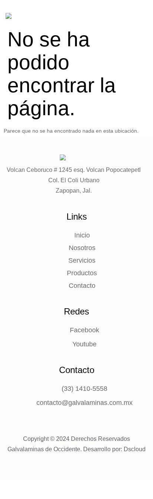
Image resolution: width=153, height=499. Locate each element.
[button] (141, 27)
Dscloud (135, 449)
